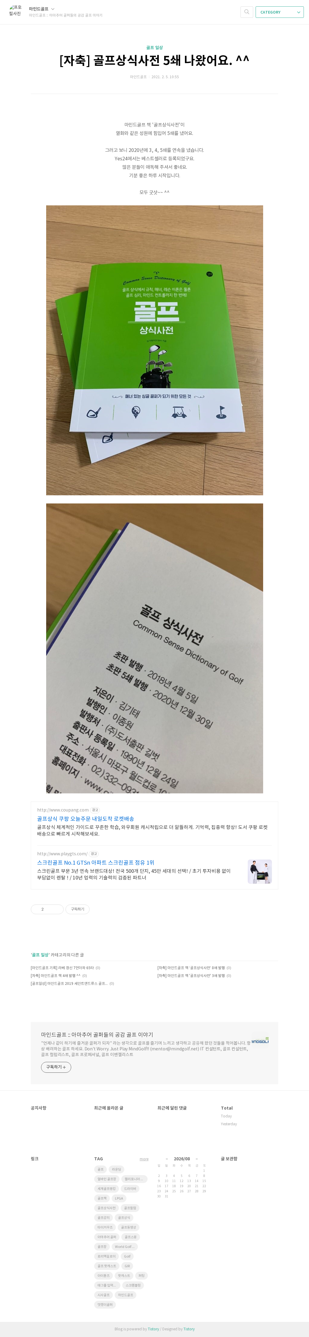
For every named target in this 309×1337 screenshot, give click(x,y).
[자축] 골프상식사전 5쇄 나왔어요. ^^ (154, 61)
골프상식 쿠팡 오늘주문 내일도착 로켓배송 (85, 819)
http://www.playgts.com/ (62, 854)
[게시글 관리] (57, 909)
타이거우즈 (105, 1227)
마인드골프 (39, 9)
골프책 (102, 1198)
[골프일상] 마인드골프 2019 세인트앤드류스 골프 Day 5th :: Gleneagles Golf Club (69, 984)
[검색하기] (247, 12)
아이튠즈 (103, 1276)
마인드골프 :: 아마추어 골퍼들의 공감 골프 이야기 (97, 1035)
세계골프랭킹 (106, 1189)
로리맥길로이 (106, 1256)
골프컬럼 (130, 1208)
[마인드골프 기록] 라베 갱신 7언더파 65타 (62, 968)
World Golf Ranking (126, 1247)
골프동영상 (128, 1227)
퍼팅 (142, 1276)
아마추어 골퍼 (106, 1237)
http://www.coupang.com (63, 810)
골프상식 (124, 1218)
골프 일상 (154, 47)
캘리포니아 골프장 (136, 1179)
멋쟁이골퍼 (105, 1305)
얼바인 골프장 (106, 1179)
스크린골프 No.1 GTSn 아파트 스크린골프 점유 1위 (95, 863)
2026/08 (182, 1159)
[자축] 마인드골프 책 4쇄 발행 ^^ (56, 976)
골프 (100, 1169)
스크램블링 (133, 1285)
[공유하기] (49, 909)
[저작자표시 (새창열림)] (92, 909)
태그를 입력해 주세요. (108, 1285)
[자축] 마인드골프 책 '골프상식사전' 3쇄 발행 (191, 976)
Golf (127, 1256)
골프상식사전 (106, 1208)
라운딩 (116, 1169)
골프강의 (103, 1218)
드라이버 (130, 1189)
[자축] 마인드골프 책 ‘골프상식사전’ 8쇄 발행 (191, 968)
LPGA (119, 1198)
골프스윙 (131, 1237)
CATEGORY (270, 12)
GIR (127, 1266)
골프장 (102, 1247)
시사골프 (103, 1295)
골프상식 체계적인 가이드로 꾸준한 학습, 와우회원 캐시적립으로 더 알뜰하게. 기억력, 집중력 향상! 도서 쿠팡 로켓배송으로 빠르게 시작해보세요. (152, 831)
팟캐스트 (124, 1276)
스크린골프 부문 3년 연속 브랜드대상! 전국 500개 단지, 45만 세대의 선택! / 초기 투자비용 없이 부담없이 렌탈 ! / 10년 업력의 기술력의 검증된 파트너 (134, 875)
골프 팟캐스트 (106, 1266)
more (144, 1159)
